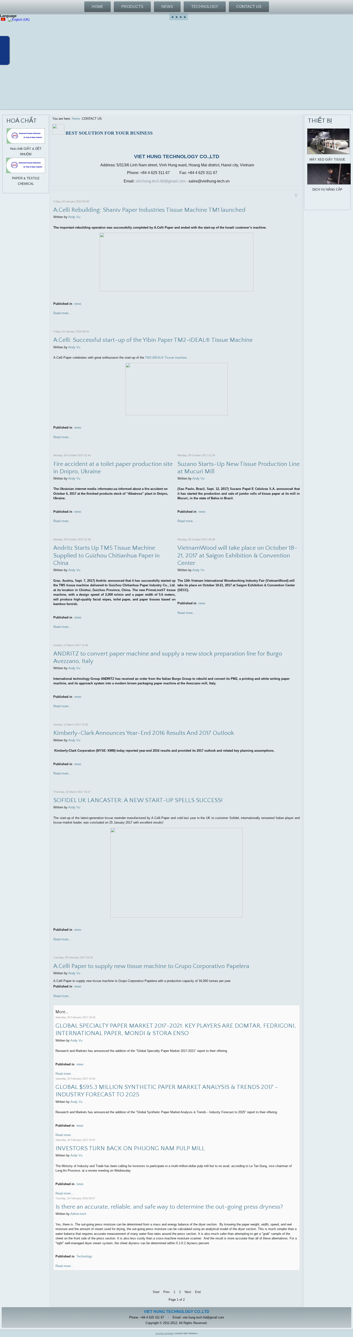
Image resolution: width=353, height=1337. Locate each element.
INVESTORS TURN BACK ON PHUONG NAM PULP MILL (130, 1148)
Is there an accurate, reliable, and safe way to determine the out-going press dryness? (169, 1206)
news (77, 304)
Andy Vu (74, 217)
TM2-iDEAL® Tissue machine (166, 357)
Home (76, 118)
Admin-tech (78, 1214)
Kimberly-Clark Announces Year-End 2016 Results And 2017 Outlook (143, 733)
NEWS (167, 7)
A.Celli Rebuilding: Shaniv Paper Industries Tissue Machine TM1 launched (149, 209)
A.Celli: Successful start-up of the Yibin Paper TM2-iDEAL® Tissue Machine (153, 340)
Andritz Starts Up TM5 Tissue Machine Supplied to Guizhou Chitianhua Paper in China (106, 555)
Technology (84, 1256)
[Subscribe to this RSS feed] (297, 195)
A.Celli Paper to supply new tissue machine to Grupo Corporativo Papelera (151, 966)
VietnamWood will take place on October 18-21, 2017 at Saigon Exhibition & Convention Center (237, 555)
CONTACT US (249, 7)
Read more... (62, 313)
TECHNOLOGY (204, 7)
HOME (97, 7)
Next (188, 1292)
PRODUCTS (132, 7)
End (198, 1292)
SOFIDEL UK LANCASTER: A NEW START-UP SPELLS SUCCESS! (138, 800)
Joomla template (164, 1333)
